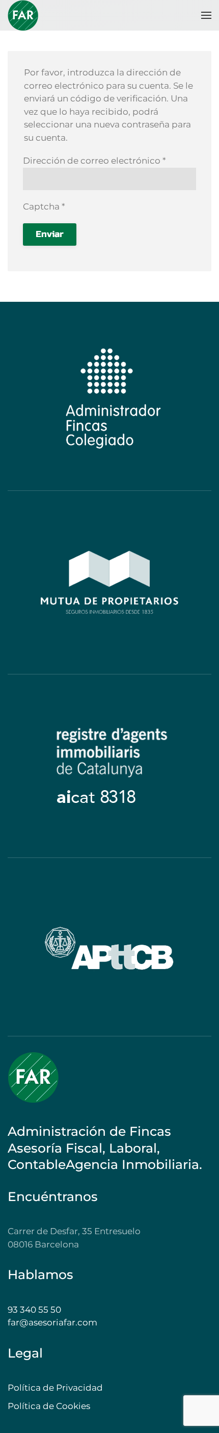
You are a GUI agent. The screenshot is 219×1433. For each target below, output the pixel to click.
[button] (206, 15)
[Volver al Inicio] (23, 15)
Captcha (44, 206)
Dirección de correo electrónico (94, 160)
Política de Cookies (49, 1406)
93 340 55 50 (34, 1310)
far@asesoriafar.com (52, 1322)
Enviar (50, 234)
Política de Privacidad (55, 1388)
